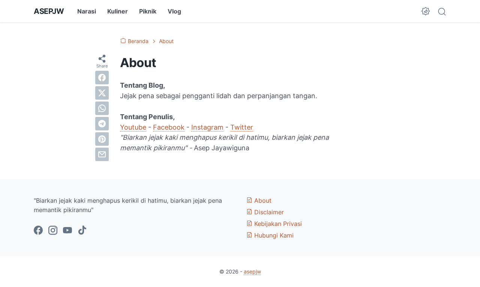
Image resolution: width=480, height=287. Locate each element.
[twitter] (102, 93)
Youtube (133, 127)
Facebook (168, 127)
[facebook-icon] (38, 231)
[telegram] (102, 123)
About (262, 200)
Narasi (86, 11)
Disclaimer (268, 212)
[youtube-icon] (67, 231)
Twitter (241, 127)
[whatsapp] (102, 108)
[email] (102, 154)
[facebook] (102, 77)
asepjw (49, 11)
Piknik (147, 11)
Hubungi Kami (273, 235)
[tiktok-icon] (82, 231)
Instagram (207, 127)
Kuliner (117, 11)
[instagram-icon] (52, 231)
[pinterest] (102, 139)
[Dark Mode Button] (425, 11)
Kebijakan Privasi (277, 223)
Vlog (174, 11)
